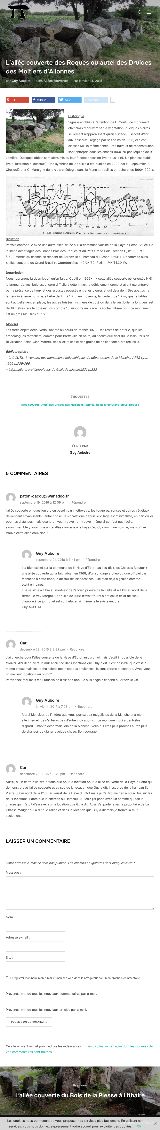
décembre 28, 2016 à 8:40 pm (43, 774)
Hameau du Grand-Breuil (111, 404)
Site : (9, 957)
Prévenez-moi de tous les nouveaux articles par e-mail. (46, 1010)
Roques (134, 404)
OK (139, 1126)
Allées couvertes (56, 81)
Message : (13, 872)
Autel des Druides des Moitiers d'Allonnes (67, 404)
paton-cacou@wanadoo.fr (44, 496)
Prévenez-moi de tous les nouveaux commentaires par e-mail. (51, 994)
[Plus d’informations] (113, 100)
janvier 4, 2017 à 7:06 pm (55, 707)
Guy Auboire (21, 81)
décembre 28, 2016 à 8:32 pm (43, 649)
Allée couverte (30, 404)
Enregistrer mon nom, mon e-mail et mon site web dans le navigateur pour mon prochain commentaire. (75, 978)
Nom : (10, 917)
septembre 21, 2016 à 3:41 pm (59, 560)
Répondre (78, 502)
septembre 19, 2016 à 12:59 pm (44, 502)
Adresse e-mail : (18, 937)
